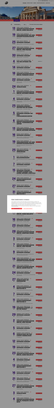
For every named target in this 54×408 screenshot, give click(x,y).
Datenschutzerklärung (14, 205)
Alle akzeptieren (16, 208)
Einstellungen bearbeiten (28, 208)
